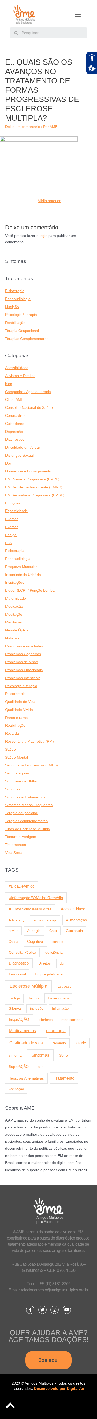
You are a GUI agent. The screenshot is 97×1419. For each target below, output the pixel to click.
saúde (81, 1043)
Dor (8, 463)
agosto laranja (45, 920)
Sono (63, 1055)
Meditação (13, 614)
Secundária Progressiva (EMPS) (31, 765)
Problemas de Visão (21, 662)
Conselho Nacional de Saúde (29, 408)
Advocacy (16, 920)
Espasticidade (16, 511)
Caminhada (74, 931)
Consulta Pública (22, 952)
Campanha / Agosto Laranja (28, 392)
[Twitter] (42, 1310)
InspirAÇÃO (19, 1019)
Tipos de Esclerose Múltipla (27, 829)
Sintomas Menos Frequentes (29, 805)
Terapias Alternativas (26, 1078)
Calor (53, 931)
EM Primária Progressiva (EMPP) (32, 479)
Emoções (12, 503)
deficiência (54, 952)
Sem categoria (17, 773)
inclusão (36, 1008)
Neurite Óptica (17, 630)
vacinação (16, 1089)
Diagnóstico (14, 439)
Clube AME (14, 400)
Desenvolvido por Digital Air (59, 1388)
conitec (57, 942)
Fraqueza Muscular (21, 567)
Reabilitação (15, 323)
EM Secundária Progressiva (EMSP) (34, 495)
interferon (46, 1020)
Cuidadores (14, 424)
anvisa (13, 931)
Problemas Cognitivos (23, 654)
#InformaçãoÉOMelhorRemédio (36, 898)
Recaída (12, 733)
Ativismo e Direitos (20, 376)
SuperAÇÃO (19, 1066)
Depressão (14, 432)
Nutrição (12, 307)
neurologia (56, 1031)
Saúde (10, 749)
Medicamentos (22, 1031)
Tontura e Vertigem (20, 837)
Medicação (14, 606)
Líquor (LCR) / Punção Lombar (30, 590)
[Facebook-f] (30, 1310)
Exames (11, 527)
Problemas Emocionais (24, 670)
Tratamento (64, 1078)
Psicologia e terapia (21, 686)
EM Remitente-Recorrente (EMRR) (33, 487)
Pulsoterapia (15, 694)
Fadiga (11, 535)
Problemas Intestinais (22, 678)
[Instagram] (54, 1310)
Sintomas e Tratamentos (25, 797)
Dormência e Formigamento (28, 471)
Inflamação (60, 1008)
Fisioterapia (14, 291)
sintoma (15, 1055)
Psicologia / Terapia (21, 315)
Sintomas (12, 789)
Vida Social (14, 853)
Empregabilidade (49, 974)
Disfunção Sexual (19, 455)
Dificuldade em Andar (22, 447)
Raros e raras (16, 718)
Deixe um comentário (22, 127)
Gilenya (15, 1008)
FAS (8, 543)
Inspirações (14, 582)
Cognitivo (35, 941)
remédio (59, 1043)
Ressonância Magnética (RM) (29, 741)
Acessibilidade (16, 368)
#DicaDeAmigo (21, 886)
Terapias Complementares (26, 339)
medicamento (72, 1019)
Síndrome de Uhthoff (22, 781)
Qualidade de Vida (20, 702)
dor (62, 963)
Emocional (17, 974)
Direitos (44, 963)
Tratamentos (15, 845)
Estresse (64, 986)
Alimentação (76, 920)
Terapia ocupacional (21, 813)
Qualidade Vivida (19, 710)
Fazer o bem (58, 998)
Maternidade (15, 598)
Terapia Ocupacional (22, 331)
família (34, 998)
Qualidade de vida (26, 1042)
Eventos (11, 519)
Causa (13, 942)
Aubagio (34, 931)
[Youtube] (67, 1310)
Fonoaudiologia (18, 299)
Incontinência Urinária (23, 575)
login (43, 236)
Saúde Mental (16, 757)
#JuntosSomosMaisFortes (30, 909)
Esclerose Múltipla (28, 986)
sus (40, 1066)
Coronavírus (15, 416)
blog (8, 384)
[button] (78, 16)
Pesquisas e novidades (24, 646)
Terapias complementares (26, 821)
